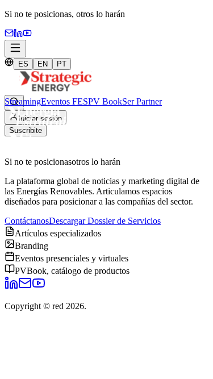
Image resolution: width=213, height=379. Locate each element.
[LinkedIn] (11, 286)
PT (61, 64)
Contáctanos (27, 221)
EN (42, 64)
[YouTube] (27, 34)
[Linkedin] (18, 34)
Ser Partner (142, 101)
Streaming (23, 101)
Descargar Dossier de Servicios (105, 221)
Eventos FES (64, 101)
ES (23, 64)
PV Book (105, 101)
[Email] (9, 34)
